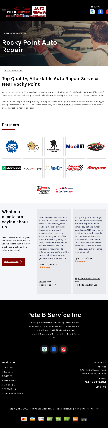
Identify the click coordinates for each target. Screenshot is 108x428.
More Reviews (11, 261)
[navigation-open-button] (4, 10)
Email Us (101, 387)
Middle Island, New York (86, 285)
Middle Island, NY (48, 285)
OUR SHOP (7, 367)
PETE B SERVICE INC (15, 33)
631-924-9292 (66, 104)
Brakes (42, 281)
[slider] (44, 267)
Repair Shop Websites (40, 409)
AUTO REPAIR (9, 380)
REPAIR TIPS (8, 384)
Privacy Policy (91, 409)
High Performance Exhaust (87, 278)
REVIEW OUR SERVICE (14, 393)
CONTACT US (9, 389)
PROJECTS (7, 371)
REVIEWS (7, 376)
